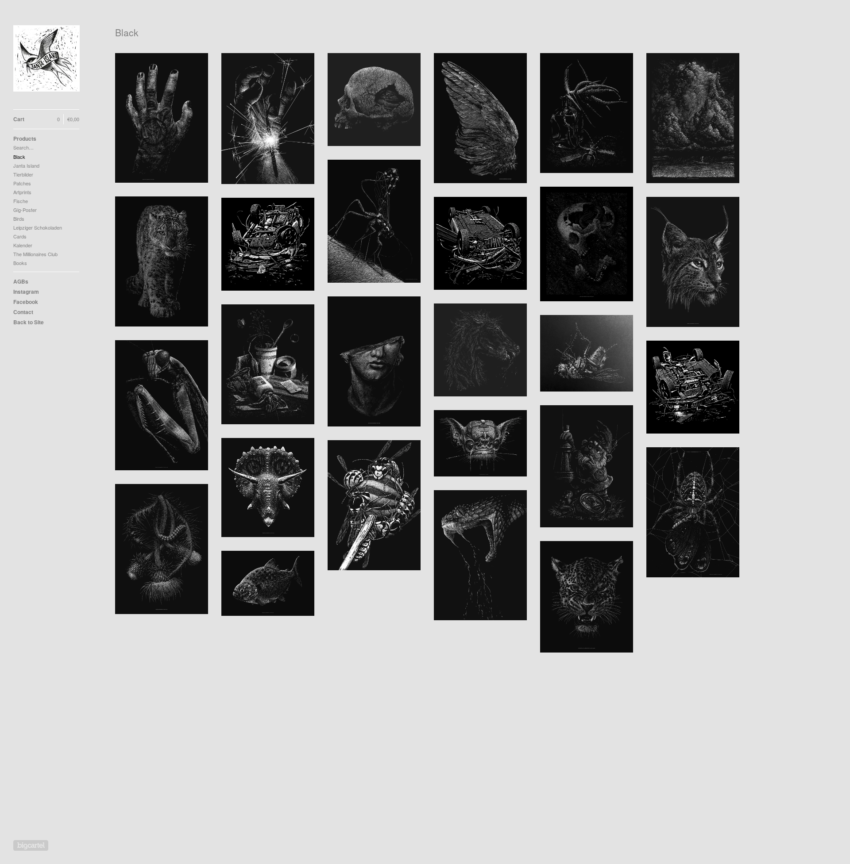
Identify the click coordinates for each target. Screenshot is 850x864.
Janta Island (26, 165)
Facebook (25, 302)
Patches (22, 183)
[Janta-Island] (46, 59)
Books (20, 262)
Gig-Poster (25, 209)
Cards (20, 236)
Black (19, 156)
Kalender (22, 245)
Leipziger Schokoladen (37, 227)
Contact (23, 312)
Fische (20, 200)
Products (24, 138)
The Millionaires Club (35, 253)
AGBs (20, 281)
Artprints (22, 192)
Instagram (26, 292)
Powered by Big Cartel (30, 845)
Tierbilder (23, 174)
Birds (18, 218)
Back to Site (28, 322)
